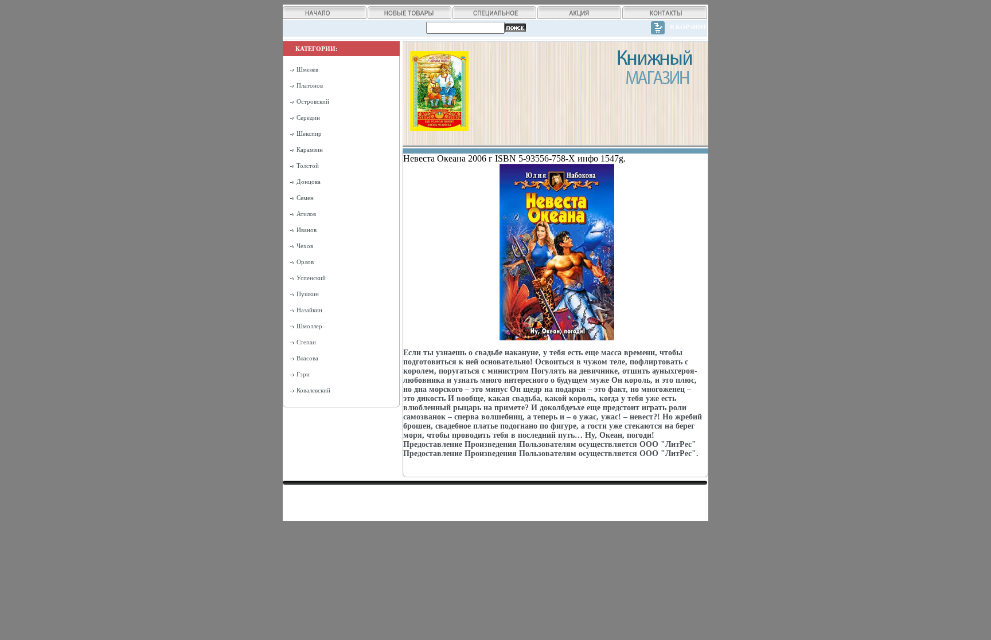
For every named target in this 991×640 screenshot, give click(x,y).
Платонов (309, 85)
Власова (307, 358)
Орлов (305, 261)
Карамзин (309, 149)
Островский (312, 101)
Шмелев (307, 69)
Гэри (303, 374)
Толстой (307, 165)
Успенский (311, 277)
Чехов (304, 245)
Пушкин (307, 293)
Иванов (306, 229)
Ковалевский (313, 390)
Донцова (308, 181)
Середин (308, 117)
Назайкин (309, 310)
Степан (306, 342)
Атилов (306, 213)
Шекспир (309, 133)
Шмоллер (309, 326)
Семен (305, 197)
